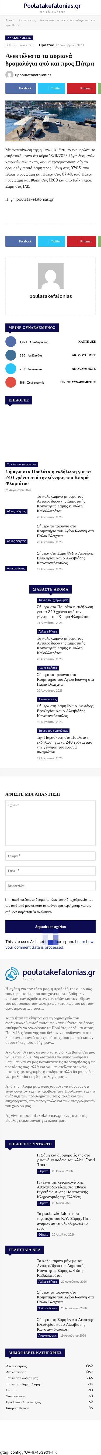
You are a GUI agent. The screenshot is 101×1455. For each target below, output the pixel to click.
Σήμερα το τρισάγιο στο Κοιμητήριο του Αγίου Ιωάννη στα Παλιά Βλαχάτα (65, 530)
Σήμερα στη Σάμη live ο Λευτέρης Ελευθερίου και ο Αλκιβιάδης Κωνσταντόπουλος (65, 557)
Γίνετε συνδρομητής (78, 382)
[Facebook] (9, 1130)
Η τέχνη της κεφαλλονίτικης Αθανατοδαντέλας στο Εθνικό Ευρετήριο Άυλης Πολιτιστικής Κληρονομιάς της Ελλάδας (62, 1189)
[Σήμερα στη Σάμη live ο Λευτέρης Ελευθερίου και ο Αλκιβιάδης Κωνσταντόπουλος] (19, 561)
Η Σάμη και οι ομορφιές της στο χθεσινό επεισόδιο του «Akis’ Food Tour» (66, 1159)
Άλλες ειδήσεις (16, 511)
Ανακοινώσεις (27, 20)
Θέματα (43, 1171)
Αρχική (9, 20)
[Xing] (50, 305)
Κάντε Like (87, 342)
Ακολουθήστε (84, 355)
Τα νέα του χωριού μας (21, 464)
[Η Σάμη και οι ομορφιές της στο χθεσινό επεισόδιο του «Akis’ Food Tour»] (19, 1163)
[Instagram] (16, 1130)
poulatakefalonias (35, 75)
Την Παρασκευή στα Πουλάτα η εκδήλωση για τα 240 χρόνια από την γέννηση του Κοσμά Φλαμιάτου (64, 744)
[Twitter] (24, 1130)
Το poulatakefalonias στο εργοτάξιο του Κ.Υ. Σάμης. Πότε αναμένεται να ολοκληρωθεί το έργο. (64, 1221)
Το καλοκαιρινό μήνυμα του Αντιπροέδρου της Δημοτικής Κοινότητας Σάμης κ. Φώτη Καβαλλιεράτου (61, 503)
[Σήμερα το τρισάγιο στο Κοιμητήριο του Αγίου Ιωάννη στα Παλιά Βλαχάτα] (19, 534)
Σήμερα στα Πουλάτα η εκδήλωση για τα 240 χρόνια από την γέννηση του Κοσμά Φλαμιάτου (48, 477)
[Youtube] (32, 1130)
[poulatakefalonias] (10, 75)
